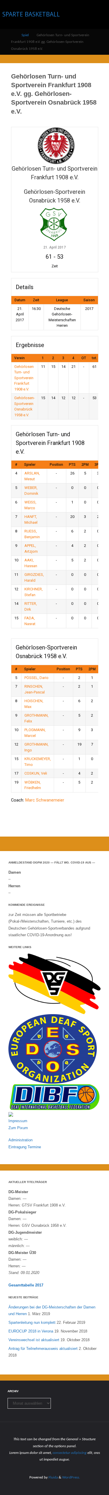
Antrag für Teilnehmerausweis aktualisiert (43, 1348)
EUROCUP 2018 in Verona (30, 1331)
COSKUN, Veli (35, 773)
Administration (20, 1140)
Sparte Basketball (31, 14)
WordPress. (71, 1477)
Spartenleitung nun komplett (32, 1322)
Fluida (53, 1477)
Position (56, 465)
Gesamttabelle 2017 (25, 1285)
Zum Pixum (18, 1128)
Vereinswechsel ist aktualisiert (33, 1340)
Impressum (17, 1121)
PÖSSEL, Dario (36, 678)
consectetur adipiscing (70, 1453)
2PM (85, 465)
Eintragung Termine (24, 1147)
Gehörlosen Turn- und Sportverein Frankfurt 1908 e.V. (24, 377)
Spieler (29, 465)
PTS (72, 465)
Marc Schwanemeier (44, 800)
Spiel (25, 35)
